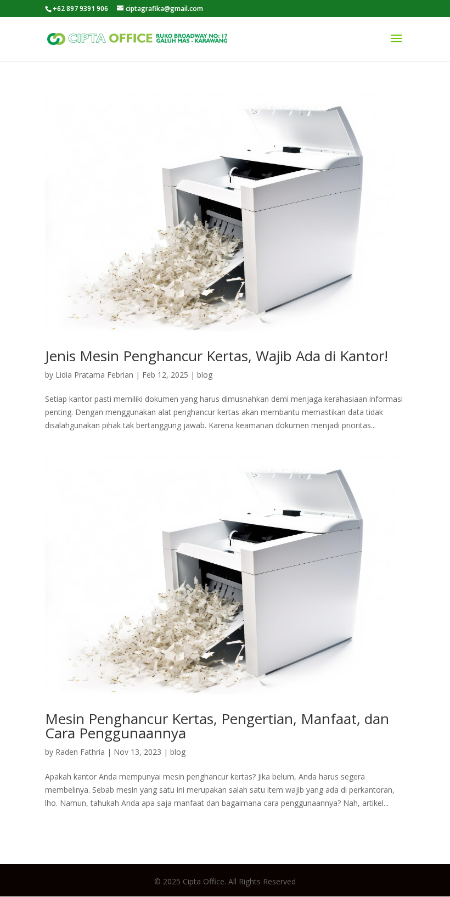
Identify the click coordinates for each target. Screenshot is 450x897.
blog (204, 374)
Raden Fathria (80, 752)
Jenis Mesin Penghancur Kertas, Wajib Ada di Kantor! (216, 356)
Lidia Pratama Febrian (94, 374)
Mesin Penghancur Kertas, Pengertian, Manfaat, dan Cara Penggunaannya (217, 726)
